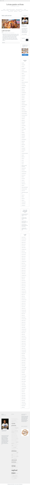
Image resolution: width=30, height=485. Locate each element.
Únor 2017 (23, 400)
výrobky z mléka (16, 444)
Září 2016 (23, 407)
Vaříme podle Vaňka (5, 10)
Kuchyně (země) (24, 115)
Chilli (22, 73)
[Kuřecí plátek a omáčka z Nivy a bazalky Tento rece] (27, 50)
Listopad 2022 (23, 292)
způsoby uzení (13, 439)
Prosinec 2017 (23, 386)
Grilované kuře (6, 30)
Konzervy (23, 190)
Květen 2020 (23, 341)
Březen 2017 (23, 398)
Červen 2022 (23, 301)
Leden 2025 (23, 259)
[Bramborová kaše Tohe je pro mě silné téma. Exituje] (24, 52)
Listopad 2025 (23, 249)
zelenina (13, 451)
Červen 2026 (23, 240)
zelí (12, 454)
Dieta (22, 66)
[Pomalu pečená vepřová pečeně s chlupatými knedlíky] (27, 52)
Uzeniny (23, 198)
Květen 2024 (23, 268)
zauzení (12, 447)
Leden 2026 (23, 247)
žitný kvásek (14, 452)
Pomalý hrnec (23, 173)
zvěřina (16, 435)
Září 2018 (23, 372)
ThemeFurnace (20, 484)
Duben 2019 (23, 362)
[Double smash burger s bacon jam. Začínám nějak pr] (22, 50)
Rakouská (23, 144)
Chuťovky (23, 75)
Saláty (22, 99)
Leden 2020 (23, 348)
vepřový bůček (16, 437)
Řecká (22, 146)
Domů (4, 9)
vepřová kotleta (13, 456)
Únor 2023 (23, 287)
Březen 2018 (23, 381)
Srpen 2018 (23, 374)
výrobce (14, 457)
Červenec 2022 (23, 299)
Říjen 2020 (23, 332)
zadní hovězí (12, 440)
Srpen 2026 (23, 237)
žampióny (16, 427)
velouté (17, 467)
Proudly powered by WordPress (11, 484)
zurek (16, 446)
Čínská (22, 127)
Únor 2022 (23, 306)
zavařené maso (14, 419)
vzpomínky (12, 448)
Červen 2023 (23, 282)
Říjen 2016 (23, 405)
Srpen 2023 (23, 280)
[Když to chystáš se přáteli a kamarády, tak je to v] (24, 49)
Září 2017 (23, 391)
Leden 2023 (23, 289)
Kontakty (16, 11)
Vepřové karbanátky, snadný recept (25, 215)
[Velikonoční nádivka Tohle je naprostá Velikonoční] (26, 50)
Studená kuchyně (24, 104)
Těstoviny (23, 106)
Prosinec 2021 (23, 310)
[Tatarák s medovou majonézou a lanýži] (27, 49)
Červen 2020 (23, 339)
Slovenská (23, 148)
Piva (22, 160)
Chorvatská (23, 125)
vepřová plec (14, 464)
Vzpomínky (23, 203)
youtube (14, 447)
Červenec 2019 (23, 358)
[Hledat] (27, 40)
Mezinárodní (23, 139)
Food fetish (10, 11)
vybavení (17, 438)
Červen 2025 (23, 254)
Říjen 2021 (23, 313)
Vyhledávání (23, 38)
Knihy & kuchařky (24, 10)
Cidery (22, 158)
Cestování (23, 64)
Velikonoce (23, 183)
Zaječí (12, 468)
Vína (22, 163)
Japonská (23, 134)
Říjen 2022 (23, 294)
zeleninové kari (15, 445)
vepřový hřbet (16, 439)
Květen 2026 (23, 242)
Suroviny (23, 178)
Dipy (22, 80)
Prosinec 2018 (23, 367)
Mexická (23, 137)
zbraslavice (14, 442)
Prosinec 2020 (23, 329)
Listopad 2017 (23, 388)
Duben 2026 (23, 244)
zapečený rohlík (13, 436)
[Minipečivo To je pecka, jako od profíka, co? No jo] (22, 52)
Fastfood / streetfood (24, 82)
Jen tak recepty (19, 9)
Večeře (22, 108)
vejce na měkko (16, 448)
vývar (13, 466)
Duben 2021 (23, 322)
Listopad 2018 (23, 369)
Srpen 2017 (23, 393)
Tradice (23, 180)
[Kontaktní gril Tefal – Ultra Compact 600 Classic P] (22, 49)
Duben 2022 (23, 303)
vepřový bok (15, 443)
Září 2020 (23, 334)
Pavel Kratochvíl (24, 25)
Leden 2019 (23, 365)
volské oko (12, 444)
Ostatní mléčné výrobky (25, 192)
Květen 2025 (23, 256)
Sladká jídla (23, 101)
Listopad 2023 (23, 275)
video (12, 445)
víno (17, 452)
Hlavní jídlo (23, 85)
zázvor (15, 478)
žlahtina (16, 440)
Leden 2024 (23, 273)
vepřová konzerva (13, 418)
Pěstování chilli (24, 171)
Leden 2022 (23, 308)
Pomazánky (23, 92)
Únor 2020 (23, 346)
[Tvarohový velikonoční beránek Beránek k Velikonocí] (24, 50)
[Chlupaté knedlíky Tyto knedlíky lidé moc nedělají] (26, 52)
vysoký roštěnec (13, 438)
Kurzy (22, 151)
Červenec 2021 (23, 318)
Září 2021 (23, 315)
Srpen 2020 (23, 336)
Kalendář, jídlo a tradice (15, 10)
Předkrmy (23, 94)
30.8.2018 (3, 42)
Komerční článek (24, 113)
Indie (22, 130)
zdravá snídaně (13, 449)
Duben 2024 (23, 270)
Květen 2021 (23, 320)
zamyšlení (15, 458)
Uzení (25, 9)
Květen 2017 (23, 395)
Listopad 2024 (23, 261)
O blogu (20, 11)
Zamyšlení (23, 205)
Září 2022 (23, 296)
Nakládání (23, 87)
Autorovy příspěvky (24, 34)
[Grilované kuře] (11, 28)
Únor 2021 (23, 325)
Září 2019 (23, 355)
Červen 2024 (23, 266)
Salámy (23, 200)
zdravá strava (15, 475)
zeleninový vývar (13, 446)
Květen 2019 (23, 360)
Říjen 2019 (23, 353)
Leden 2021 (23, 327)
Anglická (23, 118)
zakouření (15, 421)
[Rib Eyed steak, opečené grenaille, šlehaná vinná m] (26, 49)
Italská (22, 132)
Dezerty (23, 78)
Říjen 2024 (23, 263)
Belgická (23, 120)
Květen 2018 (23, 379)
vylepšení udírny (13, 435)
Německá (23, 141)
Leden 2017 (23, 402)
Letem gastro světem (15, 4)
